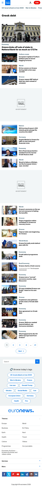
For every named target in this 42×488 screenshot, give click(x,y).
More (3, 466)
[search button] (37, 361)
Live (37, 2)
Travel (24, 437)
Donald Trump (27, 385)
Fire (26, 401)
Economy (5, 44)
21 (35, 345)
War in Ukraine (31, 8)
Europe (4, 423)
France (29, 380)
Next (20, 351)
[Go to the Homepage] (7, 2)
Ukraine (9, 391)
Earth (3, 432)
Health (16, 401)
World (21, 65)
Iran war (13, 385)
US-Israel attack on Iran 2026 (13, 8)
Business (5, 428)
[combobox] (21, 361)
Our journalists (27, 446)
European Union (14, 396)
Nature (21, 125)
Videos (24, 441)
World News (23, 241)
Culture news (24, 54)
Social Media (22, 391)
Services (5, 461)
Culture (4, 441)
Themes (4, 418)
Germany (22, 137)
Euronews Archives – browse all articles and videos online (9, 452)
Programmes (6, 446)
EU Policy (25, 428)
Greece (21, 77)
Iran (34, 391)
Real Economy (24, 263)
